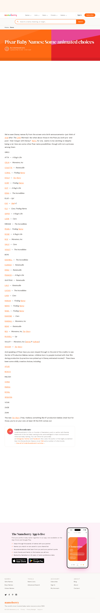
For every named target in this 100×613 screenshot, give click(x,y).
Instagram (20, 439)
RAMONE (8, 316)
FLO (6, 208)
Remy (34, 141)
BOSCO (8, 372)
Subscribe (89, 15)
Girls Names (9, 582)
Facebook (36, 439)
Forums (53, 15)
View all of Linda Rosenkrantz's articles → (30, 443)
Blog (75, 582)
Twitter (27, 439)
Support (40, 609)
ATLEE (7, 366)
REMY (7, 326)
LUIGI (7, 295)
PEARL (7, 229)
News (44, 15)
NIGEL (7, 311)
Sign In (79, 15)
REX (6, 331)
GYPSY (7, 214)
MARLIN (8, 301)
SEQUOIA (8, 397)
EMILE (7, 270)
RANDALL (8, 321)
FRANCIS (8, 275)
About (76, 585)
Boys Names (9, 585)
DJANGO (8, 265)
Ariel (6, 138)
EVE (6, 203)
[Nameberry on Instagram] (16, 594)
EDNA (7, 193)
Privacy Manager (31, 609)
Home (7, 27)
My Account (55, 588)
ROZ (6, 239)
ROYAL (7, 392)
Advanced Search (34, 585)
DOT (6, 188)
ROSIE (7, 234)
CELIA (7, 162)
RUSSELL (8, 336)
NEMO (7, 306)
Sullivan (36, 342)
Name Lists (31, 582)
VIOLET (8, 249)
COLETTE (8, 168)
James (28, 342)
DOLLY (7, 178)
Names (27, 15)
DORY (7, 183)
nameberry (12, 602)
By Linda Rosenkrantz (17, 48)
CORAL (7, 173)
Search (80, 22)
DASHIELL (8, 260)
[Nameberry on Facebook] (9, 594)
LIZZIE (7, 219)
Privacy (23, 609)
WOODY (8, 347)
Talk (42, 441)
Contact (77, 588)
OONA (7, 382)
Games (63, 15)
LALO (7, 285)
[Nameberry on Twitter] (6, 594)
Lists (36, 15)
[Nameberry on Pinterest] (13, 594)
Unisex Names (9, 588)
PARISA (7, 387)
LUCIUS (8, 290)
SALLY (7, 244)
